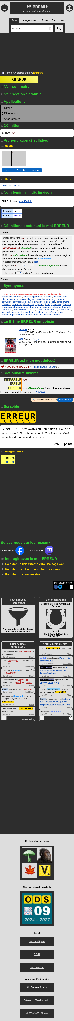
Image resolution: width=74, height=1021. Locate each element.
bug (53, 299)
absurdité (17, 296)
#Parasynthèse (20, 696)
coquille (29, 302)
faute (4, 309)
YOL (21, 339)
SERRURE (9, 462)
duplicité (39, 304)
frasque (31, 309)
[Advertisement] (37, 50)
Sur (7, 550)
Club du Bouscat (47, 680)
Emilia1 (43, 658)
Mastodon (45, 1000)
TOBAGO (23, 680)
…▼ (24, 265)
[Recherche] (59, 28)
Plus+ (31, 657)
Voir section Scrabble (22, 94)
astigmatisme (60, 296)
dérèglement (63, 302)
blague (30, 299)
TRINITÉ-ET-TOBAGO (23, 683)
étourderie (18, 307)
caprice (60, 299)
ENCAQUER (7, 702)
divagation (28, 304)
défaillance (39, 302)
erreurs (17, 215)
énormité (67, 304)
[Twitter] (60, 588)
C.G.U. (37, 954)
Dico (9, 72)
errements (7, 307)
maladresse (42, 312)
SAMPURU (13, 661)
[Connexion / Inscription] (69, 8)
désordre (6, 304)
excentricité (30, 307)
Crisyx (36, 339)
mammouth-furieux (44, 366)
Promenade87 (55, 711)
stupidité (37, 314)
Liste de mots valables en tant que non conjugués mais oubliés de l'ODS (55, 702)
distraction (17, 304)
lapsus (24, 312)
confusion (6, 302)
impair (54, 309)
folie (10, 309)
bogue (37, 261)
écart (47, 304)
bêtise (5, 299)
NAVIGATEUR (53, 648)
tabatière (47, 314)
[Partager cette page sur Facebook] (56, 587)
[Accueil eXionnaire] (3, 72)
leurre (32, 312)
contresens (18, 302)
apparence (37, 296)
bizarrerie (21, 299)
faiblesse (56, 307)
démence (50, 302)
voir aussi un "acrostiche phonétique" (21, 170)
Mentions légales (37, 941)
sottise (28, 314)
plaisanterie (18, 314)
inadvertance (65, 309)
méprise (53, 312)
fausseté (66, 307)
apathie (27, 296)
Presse (42, 265)
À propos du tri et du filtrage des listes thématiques (53, 670)
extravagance (44, 307)
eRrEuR (23, 329)
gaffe (39, 309)
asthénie (48, 296)
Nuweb (44, 1013)
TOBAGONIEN (26, 708)
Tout (27, 666)
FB (36, 1000)
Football (26, 248)
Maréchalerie (35, 388)
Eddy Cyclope (46, 667)
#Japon (16, 670)
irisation (16, 312)
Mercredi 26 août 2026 (49, 683)
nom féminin (25, 201)
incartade (6, 312)
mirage (61, 312)
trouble (56, 314)
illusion (46, 309)
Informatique (20, 255)
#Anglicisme (44, 258)
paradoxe (6, 314)
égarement (56, 304)
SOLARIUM (60, 692)
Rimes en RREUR (11, 185)
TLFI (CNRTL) (39, 392)
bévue (12, 299)
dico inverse (65, 399)
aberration (7, 296)
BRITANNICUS (25, 651)
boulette (46, 299)
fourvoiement (20, 309)
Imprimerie (53, 265)
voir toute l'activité (27, 719)
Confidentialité (37, 967)
